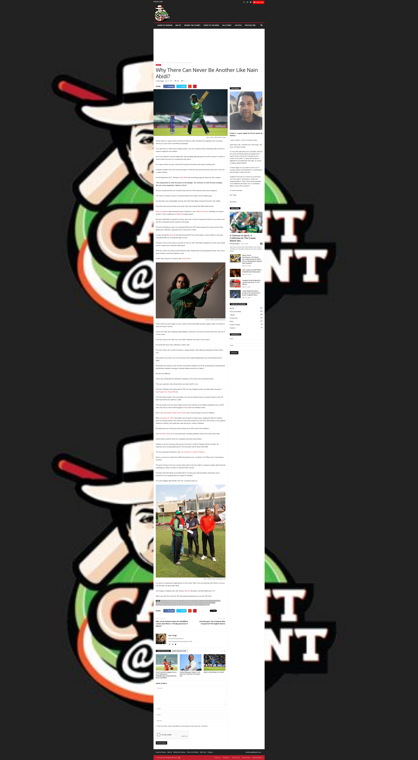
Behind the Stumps (179, 752)
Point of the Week (211, 25)
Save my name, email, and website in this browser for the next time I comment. (183, 726)
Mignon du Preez (202, 211)
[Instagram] (247, 2)
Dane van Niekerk (162, 211)
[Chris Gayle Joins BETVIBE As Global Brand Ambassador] (235, 273)
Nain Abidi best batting (181, 602)
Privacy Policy (246, 757)
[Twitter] (250, 2)
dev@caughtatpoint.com (253, 752)
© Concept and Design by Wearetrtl (167, 757)
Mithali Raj (180, 214)
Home (157, 63)
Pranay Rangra (234, 243)
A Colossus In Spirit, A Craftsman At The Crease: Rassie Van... (243, 238)
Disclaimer (226, 757)
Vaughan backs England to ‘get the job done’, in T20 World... (251, 282)
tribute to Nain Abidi (203, 604)
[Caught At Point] (161, 13)
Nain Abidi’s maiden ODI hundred (175, 413)
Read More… (234, 202)
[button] (261, 25)
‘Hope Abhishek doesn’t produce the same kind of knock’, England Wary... (251, 293)
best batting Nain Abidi (184, 601)
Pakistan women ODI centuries (186, 604)
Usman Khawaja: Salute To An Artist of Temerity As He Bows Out (190, 674)
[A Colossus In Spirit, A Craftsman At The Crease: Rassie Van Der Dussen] (246, 222)
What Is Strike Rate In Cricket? (214, 672)
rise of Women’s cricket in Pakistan (193, 452)
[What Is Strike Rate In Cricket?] (214, 662)
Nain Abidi (183, 177)
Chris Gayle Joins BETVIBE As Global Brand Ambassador (252, 271)
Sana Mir (172, 235)
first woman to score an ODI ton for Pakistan (206, 601)
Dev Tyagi (161, 81)
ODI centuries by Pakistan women (166, 604)
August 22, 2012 (168, 418)
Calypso (238, 25)
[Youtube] (258, 2)
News (231, 321)
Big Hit (178, 25)
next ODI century (165, 434)
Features (232, 328)
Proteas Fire (250, 25)
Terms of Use (235, 757)
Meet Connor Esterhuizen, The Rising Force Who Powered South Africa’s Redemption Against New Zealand (252, 259)
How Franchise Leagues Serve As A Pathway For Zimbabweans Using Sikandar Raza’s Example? (166, 675)
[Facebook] (244, 2)
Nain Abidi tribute (209, 602)
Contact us (217, 757)
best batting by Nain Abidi (168, 601)
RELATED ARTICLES (163, 651)
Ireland (185, 407)
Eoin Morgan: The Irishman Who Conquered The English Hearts (212, 622)
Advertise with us (258, 757)
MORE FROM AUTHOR (179, 651)
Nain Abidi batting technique (165, 602)
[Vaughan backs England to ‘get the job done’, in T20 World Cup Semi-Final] (235, 283)
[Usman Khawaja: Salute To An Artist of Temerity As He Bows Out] (190, 662)
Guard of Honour (164, 25)
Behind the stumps (192, 25)
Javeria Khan (186, 258)
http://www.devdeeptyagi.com (176, 638)
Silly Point (227, 25)
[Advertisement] (209, 44)
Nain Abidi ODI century (196, 602)
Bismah (187, 591)
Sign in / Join (157, 1)
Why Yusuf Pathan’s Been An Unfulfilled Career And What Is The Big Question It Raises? (172, 623)
